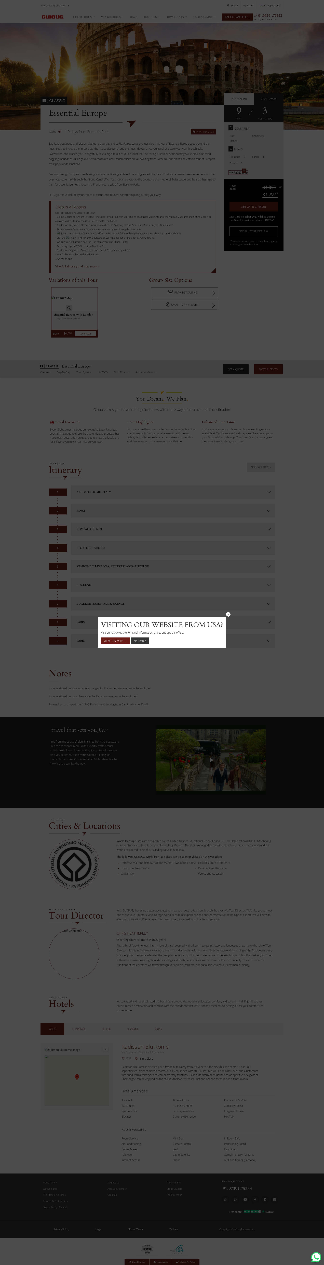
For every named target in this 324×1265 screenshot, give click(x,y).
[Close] (228, 614)
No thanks (140, 641)
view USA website (115, 641)
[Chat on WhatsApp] (316, 1257)
